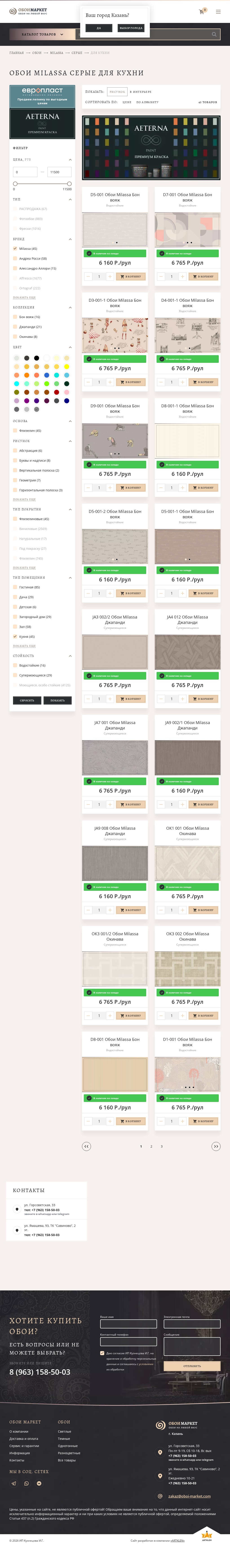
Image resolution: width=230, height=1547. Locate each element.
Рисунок (21, 441)
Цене (127, 102)
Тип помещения (29, 577)
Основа (20, 421)
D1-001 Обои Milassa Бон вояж (187, 1042)
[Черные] (36, 358)
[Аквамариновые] (26, 383)
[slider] (15, 184)
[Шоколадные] (26, 392)
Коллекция (24, 307)
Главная (16, 53)
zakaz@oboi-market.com (189, 1496)
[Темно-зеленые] (66, 383)
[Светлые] (16, 358)
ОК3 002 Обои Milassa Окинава (187, 936)
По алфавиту (147, 102)
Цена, (22, 159)
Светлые (64, 1431)
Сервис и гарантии (24, 1446)
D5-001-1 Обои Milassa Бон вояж (187, 514)
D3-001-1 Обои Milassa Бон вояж (115, 302)
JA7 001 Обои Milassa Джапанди (115, 725)
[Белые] (46, 358)
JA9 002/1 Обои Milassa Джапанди (187, 725)
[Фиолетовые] (26, 400)
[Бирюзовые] (56, 375)
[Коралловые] (36, 375)
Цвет (17, 347)
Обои (37, 53)
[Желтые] (66, 366)
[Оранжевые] (26, 375)
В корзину (133, 276)
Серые (77, 53)
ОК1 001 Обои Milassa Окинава (187, 830)
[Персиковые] (16, 366)
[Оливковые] (16, 392)
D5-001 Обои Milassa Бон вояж (115, 197)
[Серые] (36, 409)
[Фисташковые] (36, 383)
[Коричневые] (46, 392)
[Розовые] (66, 392)
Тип (16, 199)
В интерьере (141, 92)
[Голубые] (66, 375)
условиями (146, 1364)
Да (99, 28)
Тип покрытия (27, 509)
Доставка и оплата (23, 1438)
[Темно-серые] (16, 409)
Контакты (16, 1460)
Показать (58, 700)
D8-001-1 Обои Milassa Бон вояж (187, 408)
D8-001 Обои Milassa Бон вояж (115, 1042)
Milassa (56, 53)
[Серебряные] (26, 409)
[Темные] (26, 358)
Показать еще (24, 297)
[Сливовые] (46, 400)
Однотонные (68, 1446)
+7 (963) (182, 1456)
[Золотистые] (36, 366)
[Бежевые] (26, 366)
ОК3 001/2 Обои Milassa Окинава (115, 936)
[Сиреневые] (16, 400)
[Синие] (46, 375)
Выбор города (131, 28)
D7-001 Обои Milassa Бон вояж (187, 197)
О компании (18, 1431)
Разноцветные (69, 1453)
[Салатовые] (46, 383)
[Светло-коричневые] (36, 392)
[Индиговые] (36, 400)
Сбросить (27, 700)
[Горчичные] (56, 366)
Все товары (67, 1460)
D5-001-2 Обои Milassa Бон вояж (115, 514)
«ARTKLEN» (177, 1541)
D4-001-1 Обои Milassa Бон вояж (187, 302)
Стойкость (23, 656)
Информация (19, 1453)
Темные (64, 1438)
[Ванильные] (66, 358)
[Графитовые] (56, 400)
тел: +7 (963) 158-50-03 (42, 1210)
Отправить (192, 1366)
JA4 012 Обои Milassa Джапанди (187, 619)
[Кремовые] (56, 358)
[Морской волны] (16, 383)
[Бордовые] (56, 392)
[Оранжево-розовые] (16, 375)
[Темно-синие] (66, 400)
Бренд (18, 239)
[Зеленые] (56, 383)
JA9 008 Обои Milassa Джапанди (115, 830)
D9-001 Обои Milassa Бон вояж (115, 408)
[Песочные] (46, 366)
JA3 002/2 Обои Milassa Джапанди (115, 619)
